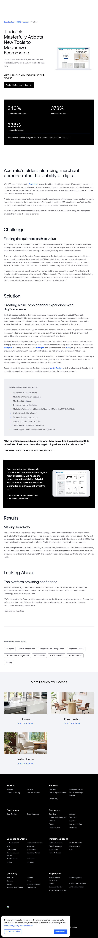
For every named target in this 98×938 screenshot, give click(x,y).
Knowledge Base (75, 877)
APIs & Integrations (27, 649)
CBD (71, 849)
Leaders (30, 877)
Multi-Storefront (13, 843)
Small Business (12, 859)
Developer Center (55, 887)
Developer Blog (54, 827)
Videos (51, 883)
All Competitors (75, 655)
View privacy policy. (11, 926)
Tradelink (33, 184)
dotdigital (40, 348)
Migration (30, 862)
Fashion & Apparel (55, 843)
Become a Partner (76, 789)
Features (10, 789)
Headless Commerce (35, 843)
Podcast (52, 821)
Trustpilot (8, 348)
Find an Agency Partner (57, 793)
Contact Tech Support (77, 883)
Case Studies (9, 22)
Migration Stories (76, 649)
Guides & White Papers (57, 817)
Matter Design (56, 368)
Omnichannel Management (17, 655)
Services (30, 789)
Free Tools (73, 827)
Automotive (53, 849)
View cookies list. (26, 926)
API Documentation (76, 887)
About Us (10, 877)
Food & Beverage (55, 846)
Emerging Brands (33, 853)
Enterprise (31, 859)
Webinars (72, 817)
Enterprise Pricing (13, 793)
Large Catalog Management (52, 649)
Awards (9, 884)
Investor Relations (33, 884)
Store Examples (33, 814)
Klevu (68, 348)
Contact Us (31, 888)
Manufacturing (74, 846)
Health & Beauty (75, 843)
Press (29, 881)
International (31, 849)
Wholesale (31, 846)
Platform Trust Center (15, 888)
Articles (72, 814)
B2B (8, 846)
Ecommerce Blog (75, 824)
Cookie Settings (72, 927)
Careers (10, 881)
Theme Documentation (57, 890)
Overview (52, 789)
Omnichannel (11, 849)
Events (51, 824)
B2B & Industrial (22, 22)
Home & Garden (55, 853)
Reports (72, 821)
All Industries (39, 655)
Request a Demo (33, 793)
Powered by (53, 799)
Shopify (9, 662)
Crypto (9, 862)
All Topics (10, 649)
